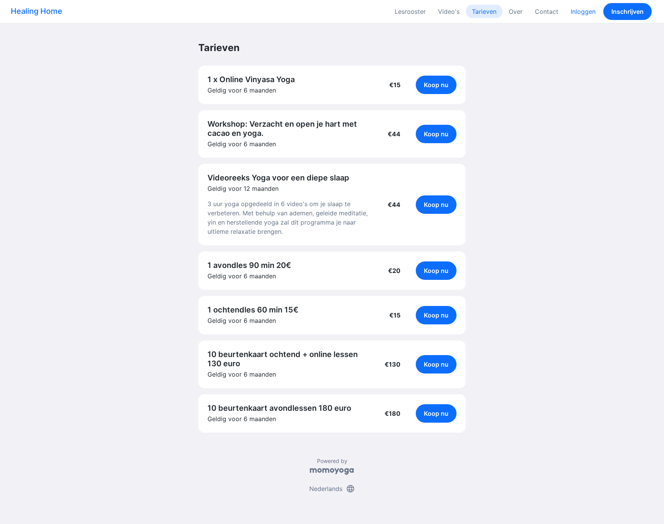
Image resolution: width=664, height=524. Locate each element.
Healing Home (36, 11)
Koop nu (436, 85)
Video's (449, 11)
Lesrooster (410, 11)
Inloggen (583, 11)
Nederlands (332, 488)
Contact (546, 11)
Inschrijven (627, 11)
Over (516, 11)
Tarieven (484, 11)
